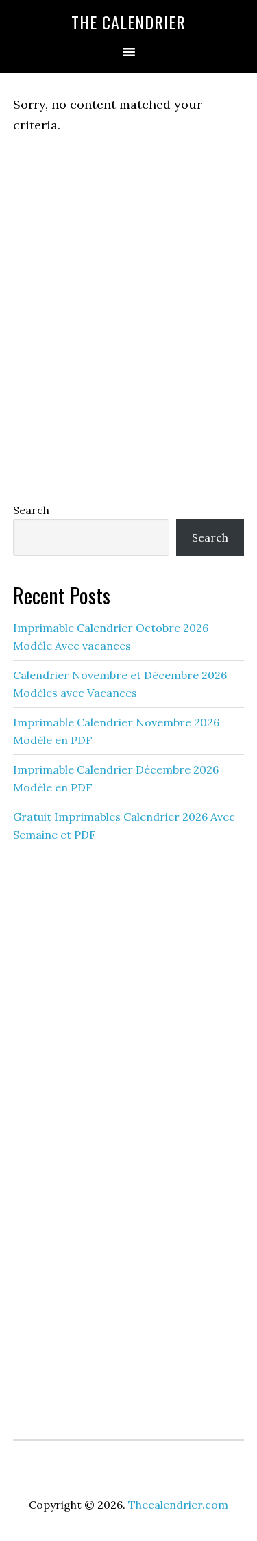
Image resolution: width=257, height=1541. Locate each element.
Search (31, 510)
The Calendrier (128, 22)
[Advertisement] (128, 345)
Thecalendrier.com (178, 1505)
